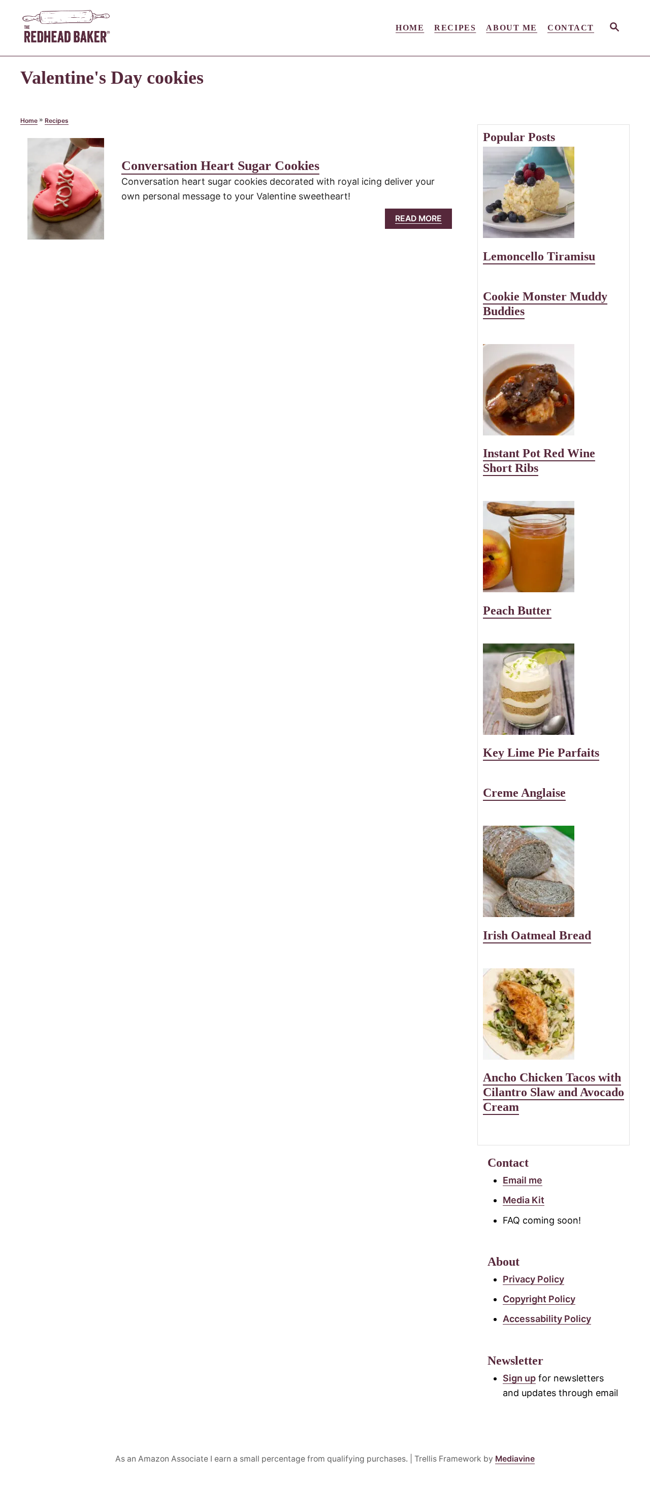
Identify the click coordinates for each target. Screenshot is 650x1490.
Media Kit (523, 1200)
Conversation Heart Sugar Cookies (220, 165)
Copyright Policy (539, 1299)
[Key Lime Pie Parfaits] (553, 689)
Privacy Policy (533, 1279)
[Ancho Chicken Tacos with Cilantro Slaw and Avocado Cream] (553, 1014)
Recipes (57, 120)
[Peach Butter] (553, 546)
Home (29, 120)
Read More (421, 221)
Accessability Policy (547, 1318)
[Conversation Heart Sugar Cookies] (65, 193)
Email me (522, 1180)
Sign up (519, 1378)
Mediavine (515, 1459)
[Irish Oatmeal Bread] (553, 871)
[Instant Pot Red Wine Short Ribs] (553, 389)
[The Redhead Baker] (111, 28)
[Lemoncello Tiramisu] (553, 192)
